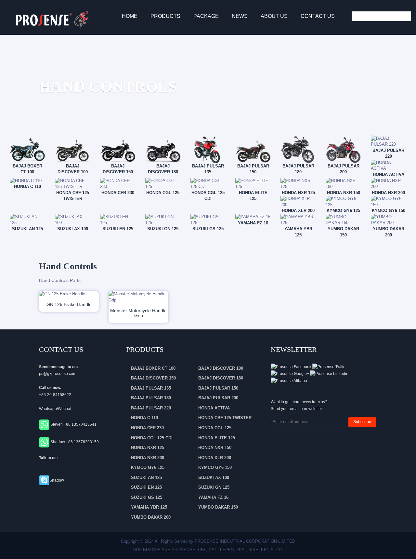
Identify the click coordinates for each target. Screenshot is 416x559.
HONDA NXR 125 (147, 447)
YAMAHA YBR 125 (149, 507)
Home (129, 16)
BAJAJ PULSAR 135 (151, 388)
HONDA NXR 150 (214, 447)
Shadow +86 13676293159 (74, 442)
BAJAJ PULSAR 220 (151, 408)
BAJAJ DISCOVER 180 (220, 378)
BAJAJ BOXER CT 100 (153, 368)
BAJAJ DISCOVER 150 (153, 378)
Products (165, 16)
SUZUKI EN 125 (146, 487)
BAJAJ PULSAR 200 (218, 397)
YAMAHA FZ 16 (213, 497)
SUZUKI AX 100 (213, 477)
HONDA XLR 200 (214, 457)
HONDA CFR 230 (147, 427)
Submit (405, 16)
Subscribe (362, 421)
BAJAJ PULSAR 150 (218, 388)
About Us (274, 16)
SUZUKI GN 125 (213, 487)
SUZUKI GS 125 (146, 497)
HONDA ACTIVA (214, 408)
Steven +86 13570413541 (73, 424)
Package (206, 16)
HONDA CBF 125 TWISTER (225, 417)
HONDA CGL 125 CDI (152, 437)
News (240, 16)
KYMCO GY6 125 (147, 467)
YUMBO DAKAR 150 (218, 507)
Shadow (56, 480)
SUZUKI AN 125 (146, 477)
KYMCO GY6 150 (215, 467)
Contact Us (318, 16)
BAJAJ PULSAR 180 (151, 397)
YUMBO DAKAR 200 (151, 517)
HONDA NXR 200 (147, 457)
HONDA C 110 (144, 417)
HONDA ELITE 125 (216, 437)
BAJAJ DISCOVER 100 (220, 368)
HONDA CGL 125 (214, 427)
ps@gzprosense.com (57, 373)
